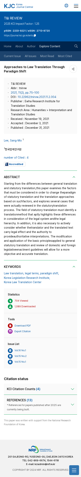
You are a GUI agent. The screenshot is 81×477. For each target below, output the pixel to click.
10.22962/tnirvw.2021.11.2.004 (37, 97)
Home (7, 46)
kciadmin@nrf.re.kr (45, 464)
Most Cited (65, 56)
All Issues (30, 56)
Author (31, 46)
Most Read (47, 56)
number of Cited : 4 (16, 157)
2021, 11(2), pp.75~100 (25, 92)
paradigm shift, (49, 273)
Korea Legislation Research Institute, (27, 277)
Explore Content (50, 46)
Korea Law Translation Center (22, 282)
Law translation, (14, 273)
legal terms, (32, 273)
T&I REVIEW (13, 18)
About (19, 46)
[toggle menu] (76, 6)
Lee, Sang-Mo (13, 140)
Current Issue (12, 56)
